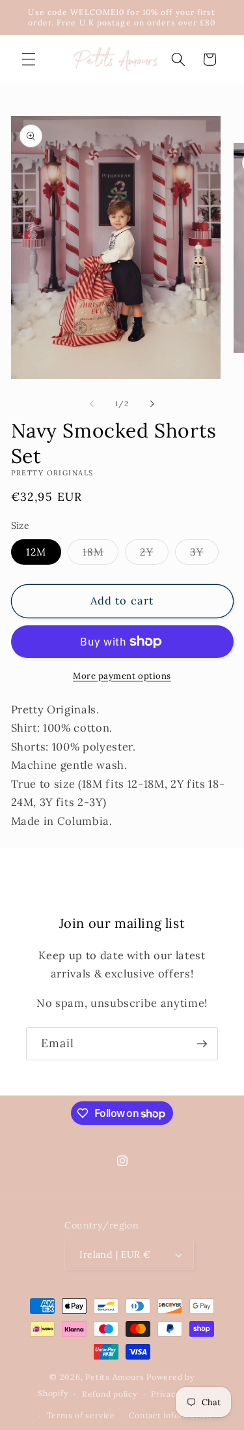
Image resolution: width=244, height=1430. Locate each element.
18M (100, 555)
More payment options (122, 675)
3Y (204, 555)
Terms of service (81, 1415)
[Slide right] (152, 403)
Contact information (170, 1415)
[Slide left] (91, 403)
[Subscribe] (201, 1044)
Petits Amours (114, 1377)
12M (36, 552)
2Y (154, 555)
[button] (28, 59)
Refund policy (109, 1394)
